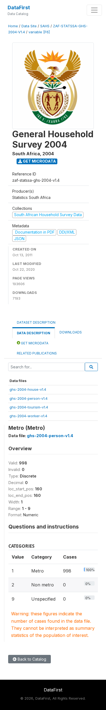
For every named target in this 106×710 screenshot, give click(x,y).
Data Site (29, 26)
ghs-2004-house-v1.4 (28, 389)
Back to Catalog (31, 659)
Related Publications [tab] (37, 353)
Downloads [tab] (71, 332)
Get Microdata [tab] (34, 343)
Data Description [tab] (33, 333)
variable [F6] (39, 32)
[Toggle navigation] (94, 10)
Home (13, 26)
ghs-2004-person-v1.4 (29, 398)
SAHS (44, 26)
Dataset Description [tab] (36, 322)
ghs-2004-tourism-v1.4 (29, 407)
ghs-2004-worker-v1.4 (28, 416)
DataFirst (19, 7)
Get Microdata (39, 161)
